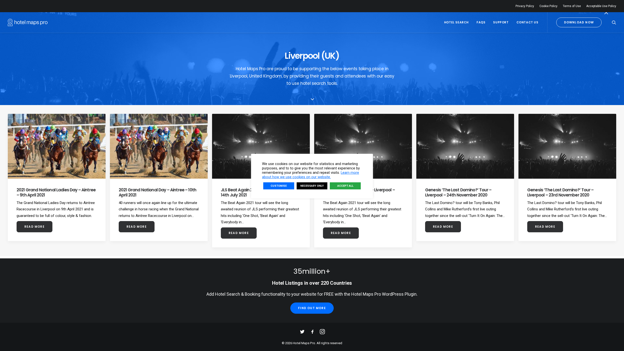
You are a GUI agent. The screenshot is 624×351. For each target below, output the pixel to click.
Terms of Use (572, 6)
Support (500, 22)
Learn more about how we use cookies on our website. (310, 174)
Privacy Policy (525, 6)
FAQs (481, 22)
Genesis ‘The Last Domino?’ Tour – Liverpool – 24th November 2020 (458, 192)
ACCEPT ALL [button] (345, 185)
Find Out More (312, 308)
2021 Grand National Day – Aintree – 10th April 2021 (157, 192)
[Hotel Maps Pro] (28, 22)
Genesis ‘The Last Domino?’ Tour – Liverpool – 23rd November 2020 (560, 192)
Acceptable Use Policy (601, 6)
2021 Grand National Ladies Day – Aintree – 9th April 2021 (56, 192)
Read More (34, 226)
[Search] (614, 22)
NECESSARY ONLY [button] (312, 185)
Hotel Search (456, 22)
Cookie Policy (548, 6)
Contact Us (527, 22)
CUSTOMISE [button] (279, 185)
